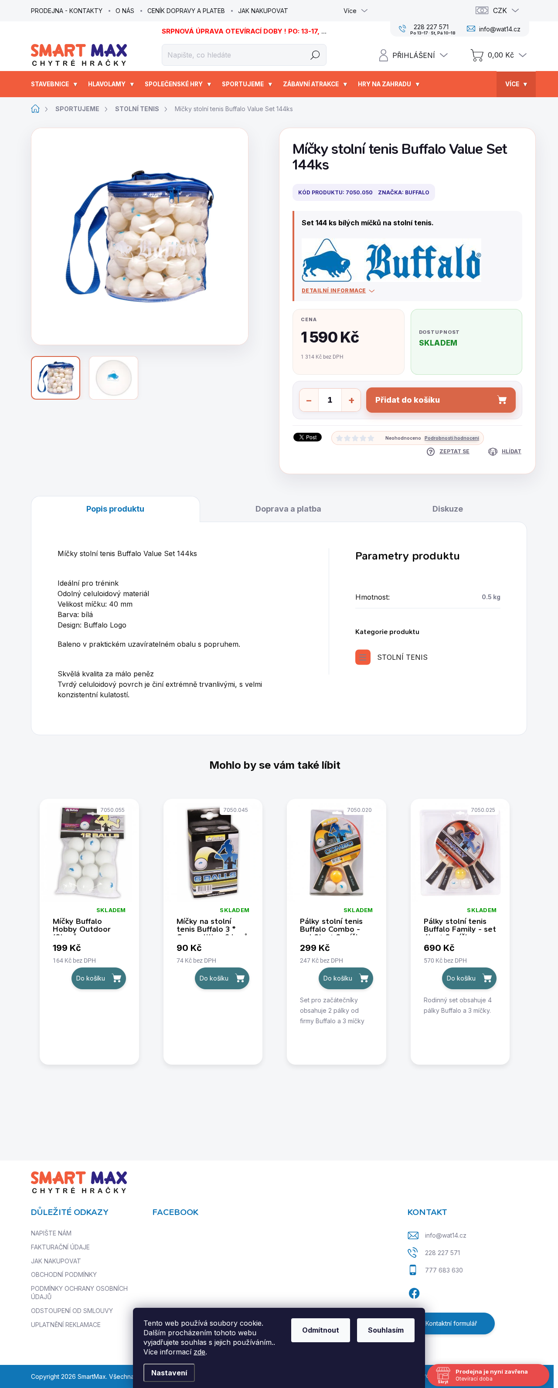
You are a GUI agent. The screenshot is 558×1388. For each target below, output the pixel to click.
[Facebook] (414, 1291)
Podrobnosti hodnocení (452, 438)
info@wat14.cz (445, 1235)
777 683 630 (444, 1270)
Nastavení (169, 1372)
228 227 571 (442, 1252)
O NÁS (125, 10)
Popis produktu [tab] (115, 508)
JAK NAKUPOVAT (263, 10)
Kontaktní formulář (451, 1323)
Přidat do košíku (407, 399)
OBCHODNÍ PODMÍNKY (64, 1274)
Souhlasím (386, 1330)
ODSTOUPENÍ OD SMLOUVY (72, 1310)
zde (199, 1351)
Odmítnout (320, 1330)
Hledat (315, 54)
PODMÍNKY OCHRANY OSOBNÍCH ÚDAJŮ (79, 1293)
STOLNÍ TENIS (402, 657)
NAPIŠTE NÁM (51, 1233)
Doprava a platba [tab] (288, 508)
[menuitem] (55, 84)
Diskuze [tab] (447, 508)
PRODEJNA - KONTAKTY (66, 10)
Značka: (403, 192)
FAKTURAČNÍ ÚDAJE (60, 1247)
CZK (500, 10)
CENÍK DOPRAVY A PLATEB (186, 10)
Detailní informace (334, 290)
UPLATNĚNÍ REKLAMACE (66, 1324)
